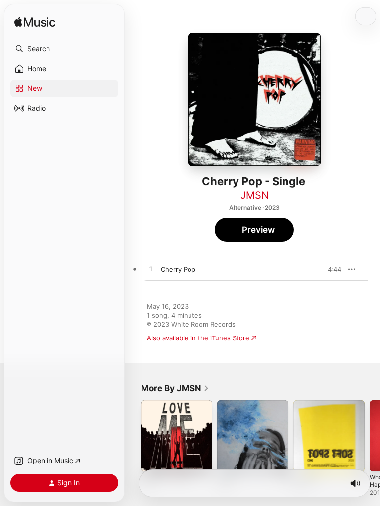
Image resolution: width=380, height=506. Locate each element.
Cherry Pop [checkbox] (178, 269)
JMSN (254, 195)
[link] (175, 388)
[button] (64, 49)
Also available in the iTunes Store (198, 338)
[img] (34, 22)
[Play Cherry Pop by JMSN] (151, 269)
